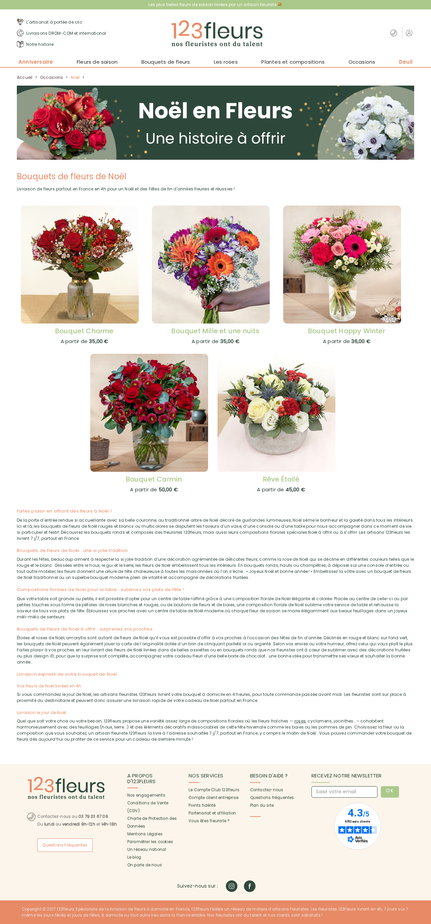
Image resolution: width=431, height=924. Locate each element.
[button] (410, 32)
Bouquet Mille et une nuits (215, 331)
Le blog (134, 857)
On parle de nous (144, 865)
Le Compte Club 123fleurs (214, 790)
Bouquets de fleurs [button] (165, 61)
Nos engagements (146, 795)
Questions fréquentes (272, 797)
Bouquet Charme (84, 331)
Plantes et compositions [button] (293, 61)
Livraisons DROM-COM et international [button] (65, 33)
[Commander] (84, 265)
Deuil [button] (405, 61)
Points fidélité (202, 805)
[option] (215, 123)
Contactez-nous (267, 790)
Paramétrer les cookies (150, 841)
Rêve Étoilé (281, 479)
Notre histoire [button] (39, 44)
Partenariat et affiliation (212, 813)
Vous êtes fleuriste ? (209, 821)
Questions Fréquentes (64, 845)
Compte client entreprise (213, 797)
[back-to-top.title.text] (422, 858)
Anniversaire (36, 61)
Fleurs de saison (97, 61)
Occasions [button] (362, 61)
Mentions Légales (145, 834)
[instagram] (231, 886)
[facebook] (249, 886)
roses (300, 721)
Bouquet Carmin (154, 479)
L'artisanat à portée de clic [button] (53, 22)
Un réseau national (146, 849)
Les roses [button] (226, 61)
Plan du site (262, 805)
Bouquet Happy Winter (346, 331)
